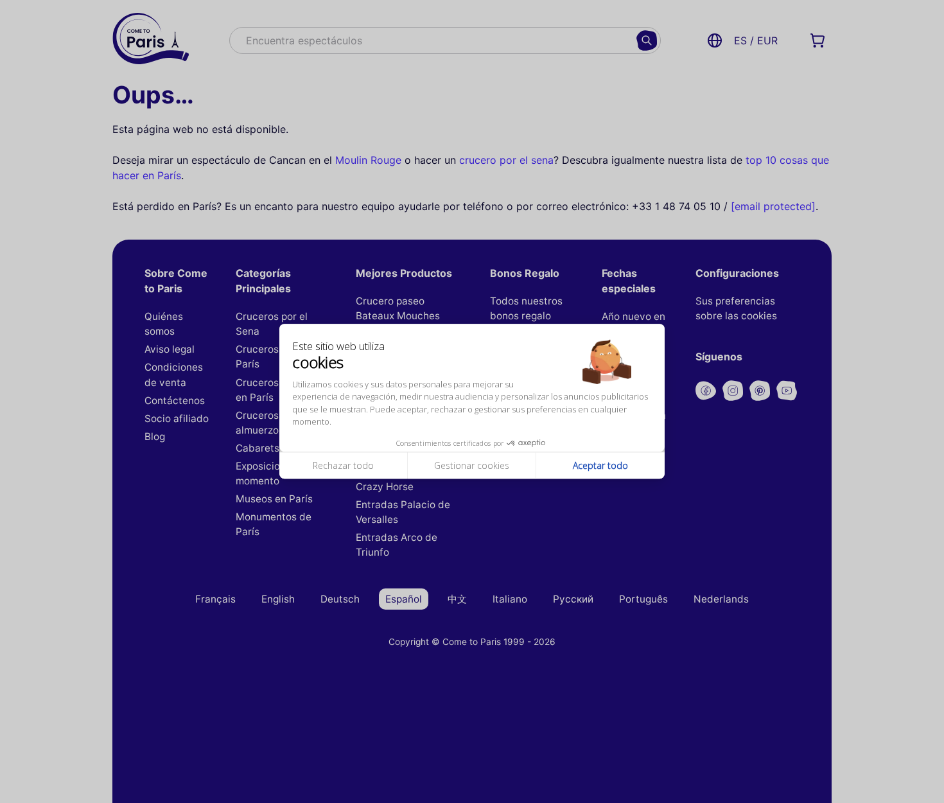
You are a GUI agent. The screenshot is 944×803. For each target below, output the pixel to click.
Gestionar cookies (471, 465)
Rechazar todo (343, 465)
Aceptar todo (600, 465)
